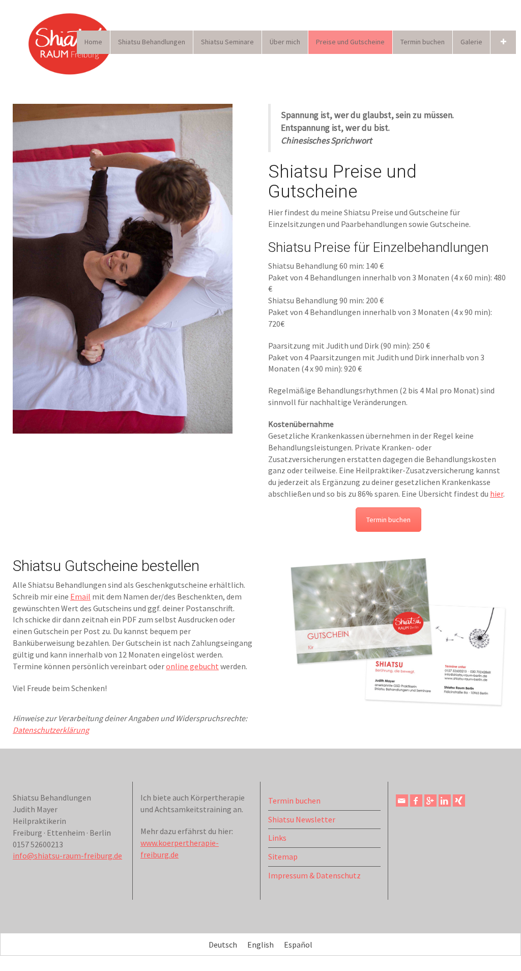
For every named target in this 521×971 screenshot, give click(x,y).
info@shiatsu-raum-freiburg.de (67, 855)
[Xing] (459, 800)
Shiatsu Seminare (227, 41)
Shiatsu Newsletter (301, 819)
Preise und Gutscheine (350, 41)
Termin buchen (422, 41)
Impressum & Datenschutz (314, 875)
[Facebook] (416, 800)
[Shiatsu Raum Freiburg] (71, 42)
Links (277, 838)
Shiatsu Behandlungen (151, 41)
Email (80, 596)
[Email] (402, 800)
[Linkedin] (445, 800)
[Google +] (430, 800)
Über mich (285, 41)
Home (93, 41)
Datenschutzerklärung (51, 730)
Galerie (471, 41)
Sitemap (283, 856)
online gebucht (192, 666)
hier (496, 494)
